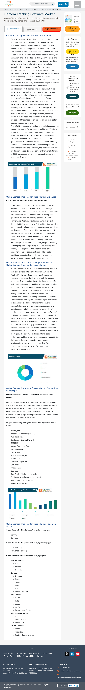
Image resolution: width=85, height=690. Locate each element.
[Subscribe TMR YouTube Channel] (77, 653)
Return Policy (47, 653)
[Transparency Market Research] (9, 3)
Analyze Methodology (72, 113)
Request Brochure (51, 29)
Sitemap (40, 656)
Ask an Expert (72, 67)
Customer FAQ (21, 653)
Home (6, 9)
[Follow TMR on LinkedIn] (72, 653)
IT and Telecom (14, 9)
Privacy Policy (9, 656)
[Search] (51, 3)
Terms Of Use (8, 653)
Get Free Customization (72, 97)
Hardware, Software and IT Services (30, 9)
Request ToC (33, 29)
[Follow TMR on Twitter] (67, 653)
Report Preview (14, 29)
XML (19, 656)
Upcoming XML (28, 656)
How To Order (34, 653)
